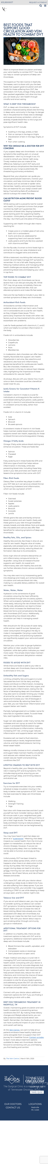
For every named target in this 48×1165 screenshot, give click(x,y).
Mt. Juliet (35, 1110)
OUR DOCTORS (13, 1104)
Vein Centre (14, 1030)
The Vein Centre (12, 1058)
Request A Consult (38, 2)
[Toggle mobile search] (40, 5)
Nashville (35, 1107)
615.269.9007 (7, 2)
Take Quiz (37, 1092)
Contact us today (36, 1037)
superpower (18, 838)
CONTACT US (13, 1107)
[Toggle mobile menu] (45, 5)
